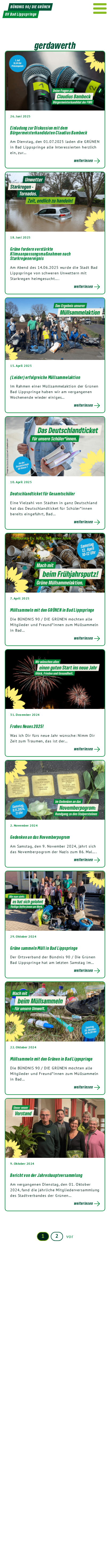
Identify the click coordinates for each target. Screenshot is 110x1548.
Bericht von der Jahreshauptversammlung (46, 1175)
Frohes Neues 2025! (27, 726)
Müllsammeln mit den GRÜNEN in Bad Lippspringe (52, 610)
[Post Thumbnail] (55, 81)
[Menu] (100, 8)
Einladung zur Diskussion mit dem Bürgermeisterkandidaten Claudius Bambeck (48, 130)
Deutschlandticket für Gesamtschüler (42, 493)
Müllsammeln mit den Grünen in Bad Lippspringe (51, 1059)
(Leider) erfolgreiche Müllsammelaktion (45, 377)
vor (69, 1236)
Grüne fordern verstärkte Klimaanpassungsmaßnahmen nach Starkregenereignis (40, 253)
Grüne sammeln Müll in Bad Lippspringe (44, 948)
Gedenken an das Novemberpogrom (40, 837)
